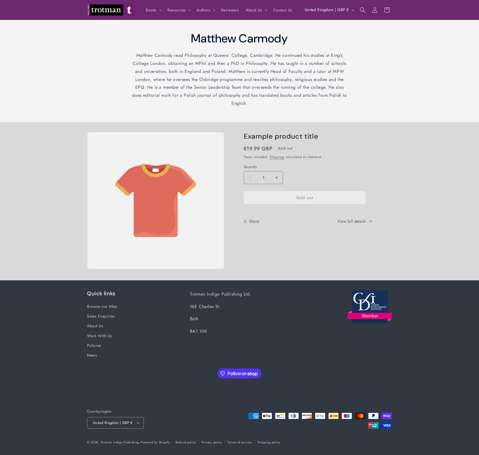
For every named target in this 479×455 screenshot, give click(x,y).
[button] (153, 10)
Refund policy (185, 442)
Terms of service (239, 442)
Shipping (277, 156)
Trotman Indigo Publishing (120, 442)
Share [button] (254, 221)
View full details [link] (351, 221)
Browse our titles (102, 306)
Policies (94, 345)
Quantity (250, 166)
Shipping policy (269, 442)
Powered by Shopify (155, 442)
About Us (95, 326)
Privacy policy (212, 442)
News (92, 355)
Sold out (304, 198)
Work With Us (99, 336)
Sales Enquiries (101, 316)
